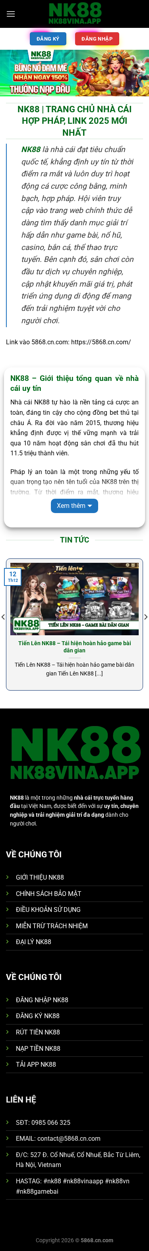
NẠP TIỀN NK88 (38, 1048)
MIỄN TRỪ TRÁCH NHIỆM (52, 926)
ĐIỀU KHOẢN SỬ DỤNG (48, 909)
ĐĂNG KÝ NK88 (38, 1016)
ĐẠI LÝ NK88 (33, 942)
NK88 (30, 149)
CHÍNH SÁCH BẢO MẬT (48, 894)
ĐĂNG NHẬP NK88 (42, 1000)
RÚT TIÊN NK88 (38, 1032)
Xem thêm (71, 505)
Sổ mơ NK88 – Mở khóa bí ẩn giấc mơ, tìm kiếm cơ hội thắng (82, 647)
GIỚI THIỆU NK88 (40, 877)
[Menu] (10, 13)
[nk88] (74, 14)
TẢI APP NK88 (36, 1064)
